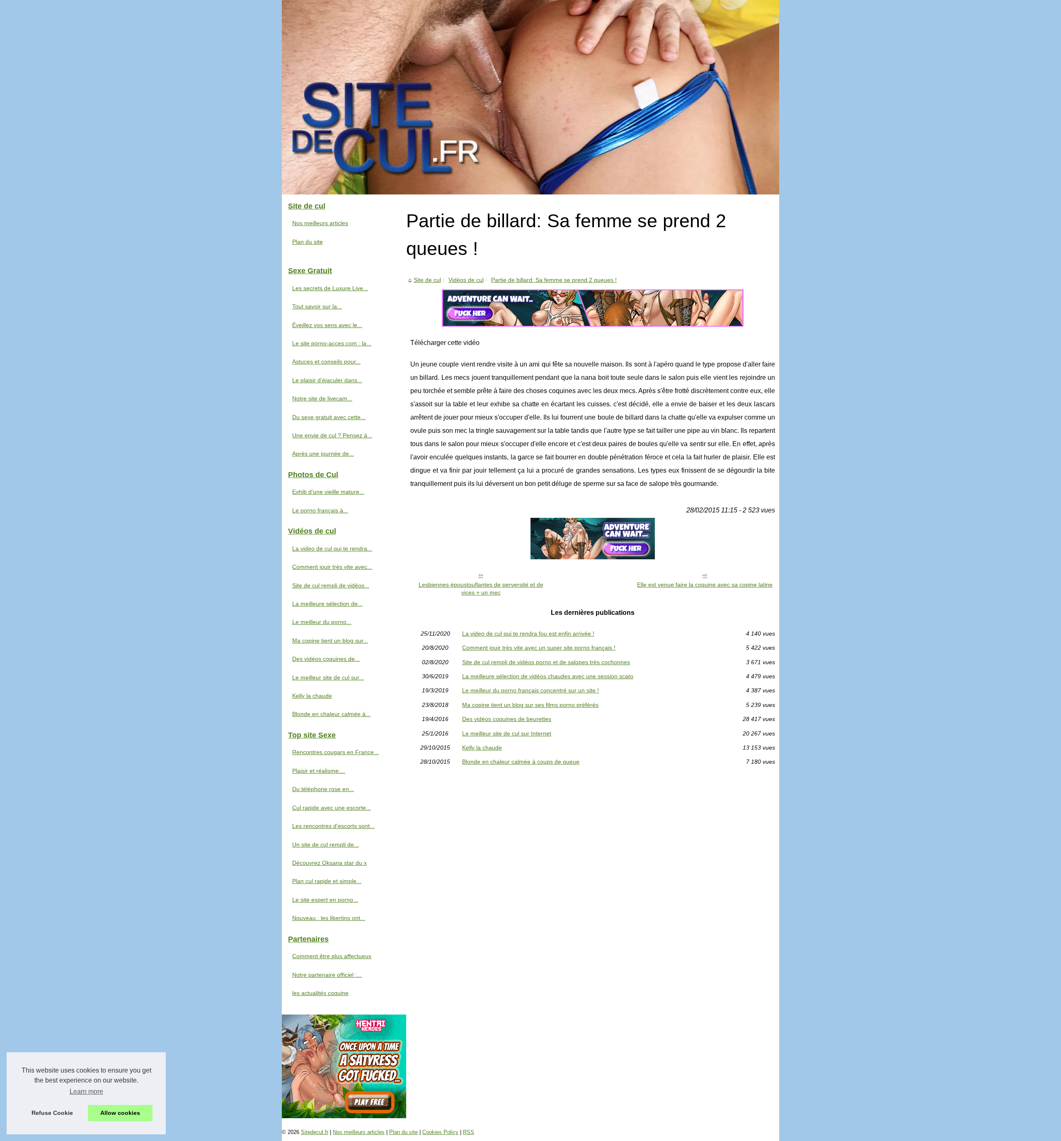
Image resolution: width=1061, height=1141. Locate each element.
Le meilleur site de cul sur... (328, 677)
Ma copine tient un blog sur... (330, 640)
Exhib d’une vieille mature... (328, 491)
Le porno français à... (320, 510)
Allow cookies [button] (120, 1112)
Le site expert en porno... (325, 899)
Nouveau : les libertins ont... (328, 918)
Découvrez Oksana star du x (329, 862)
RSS (468, 1132)
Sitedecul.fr (314, 1132)
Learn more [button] (86, 1091)
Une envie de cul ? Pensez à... (332, 435)
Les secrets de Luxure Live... (330, 288)
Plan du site (307, 241)
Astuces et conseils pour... (326, 361)
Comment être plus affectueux (331, 956)
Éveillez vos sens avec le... (327, 325)
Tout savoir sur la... (317, 306)
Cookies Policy (440, 1132)
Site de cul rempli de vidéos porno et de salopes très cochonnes (546, 662)
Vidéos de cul (466, 280)
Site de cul (427, 280)
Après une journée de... (323, 453)
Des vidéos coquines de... (326, 658)
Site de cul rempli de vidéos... (330, 585)
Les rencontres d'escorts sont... (333, 826)
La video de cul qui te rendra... (332, 548)
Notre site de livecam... (322, 398)
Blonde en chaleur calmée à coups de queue (520, 762)
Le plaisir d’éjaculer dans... (327, 380)
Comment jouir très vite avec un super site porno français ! (538, 648)
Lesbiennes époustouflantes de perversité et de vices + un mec (481, 588)
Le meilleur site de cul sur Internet (506, 733)
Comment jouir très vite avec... (332, 566)
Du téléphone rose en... (323, 789)
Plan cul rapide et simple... (326, 881)
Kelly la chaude (482, 747)
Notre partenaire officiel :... (327, 974)
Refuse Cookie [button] (52, 1112)
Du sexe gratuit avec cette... (329, 417)
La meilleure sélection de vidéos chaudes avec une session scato (547, 676)
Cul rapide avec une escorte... (331, 807)
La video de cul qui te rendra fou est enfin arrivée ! (528, 633)
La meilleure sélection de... (327, 603)
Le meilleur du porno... (321, 622)
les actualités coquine (320, 993)
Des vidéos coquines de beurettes (506, 719)
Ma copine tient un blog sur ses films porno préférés (530, 705)
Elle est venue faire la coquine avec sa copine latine (705, 584)
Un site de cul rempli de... (325, 844)
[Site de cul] (530, 97)
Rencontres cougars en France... (335, 752)
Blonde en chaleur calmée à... (331, 714)
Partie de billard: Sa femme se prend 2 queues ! (554, 280)
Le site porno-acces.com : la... (331, 343)
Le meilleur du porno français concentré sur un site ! (530, 690)
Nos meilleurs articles (320, 223)
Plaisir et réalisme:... (318, 770)
